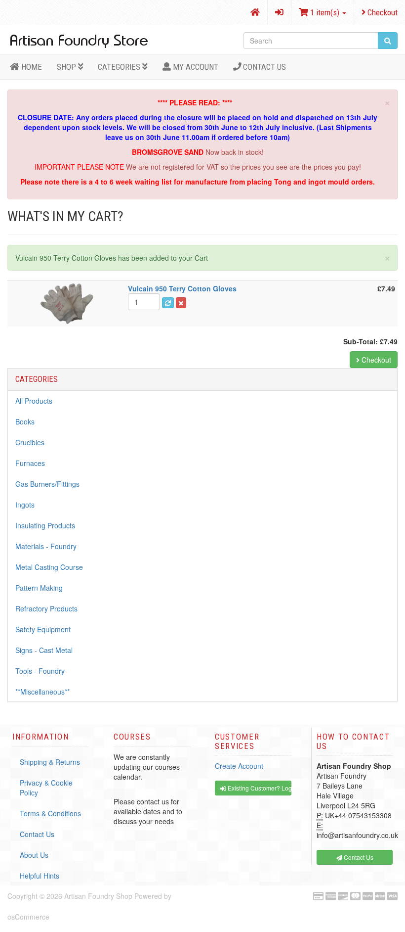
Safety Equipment (43, 629)
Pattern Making (39, 588)
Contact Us (263, 67)
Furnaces (30, 463)
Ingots (25, 505)
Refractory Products (46, 608)
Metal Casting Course (49, 567)
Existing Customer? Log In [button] (258, 788)
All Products (33, 401)
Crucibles (29, 442)
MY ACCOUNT (194, 67)
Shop (67, 67)
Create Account (239, 766)
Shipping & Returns (50, 762)
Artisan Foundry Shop (98, 896)
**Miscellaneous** (42, 692)
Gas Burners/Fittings (47, 484)
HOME (30, 67)
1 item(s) (324, 12)
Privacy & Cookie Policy (46, 787)
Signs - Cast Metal (44, 650)
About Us (34, 855)
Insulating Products (45, 525)
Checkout (381, 12)
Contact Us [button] (357, 857)
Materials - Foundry (46, 546)
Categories (120, 67)
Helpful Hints (39, 876)
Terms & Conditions (50, 813)
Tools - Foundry (40, 671)
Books (25, 421)
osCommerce (28, 917)
